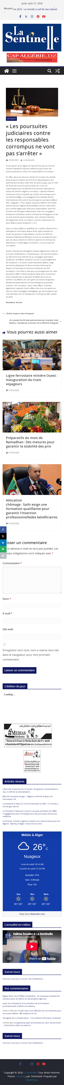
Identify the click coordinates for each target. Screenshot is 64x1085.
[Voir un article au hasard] (57, 71)
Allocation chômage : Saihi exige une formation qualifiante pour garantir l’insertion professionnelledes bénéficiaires (31, 508)
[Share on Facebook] (3, 529)
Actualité (11, 119)
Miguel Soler (8, 996)
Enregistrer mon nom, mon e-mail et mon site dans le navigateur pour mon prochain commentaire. (31, 654)
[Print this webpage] (3, 555)
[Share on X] (3, 536)
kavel (5, 1003)
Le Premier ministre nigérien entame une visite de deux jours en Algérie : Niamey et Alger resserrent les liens (31, 822)
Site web (8, 629)
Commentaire (12, 563)
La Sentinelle (28, 160)
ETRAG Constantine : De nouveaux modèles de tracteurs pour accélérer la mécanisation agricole (31, 997)
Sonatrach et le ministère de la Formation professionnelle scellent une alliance (26, 1004)
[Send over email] (3, 549)
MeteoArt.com (37, 914)
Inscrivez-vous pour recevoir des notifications (23, 979)
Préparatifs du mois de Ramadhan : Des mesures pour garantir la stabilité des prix (30, 442)
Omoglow (7, 1018)
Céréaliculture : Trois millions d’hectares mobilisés (38, 1018)
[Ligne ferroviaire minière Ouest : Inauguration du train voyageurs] (32, 341)
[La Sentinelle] (7, 71)
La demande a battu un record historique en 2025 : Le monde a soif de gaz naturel (35, 10)
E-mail (7, 613)
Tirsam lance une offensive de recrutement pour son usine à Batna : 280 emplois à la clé (32, 1012)
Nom (7, 599)
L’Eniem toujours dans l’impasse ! (20, 313)
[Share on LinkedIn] (3, 542)
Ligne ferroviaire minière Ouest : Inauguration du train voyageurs (31, 379)
